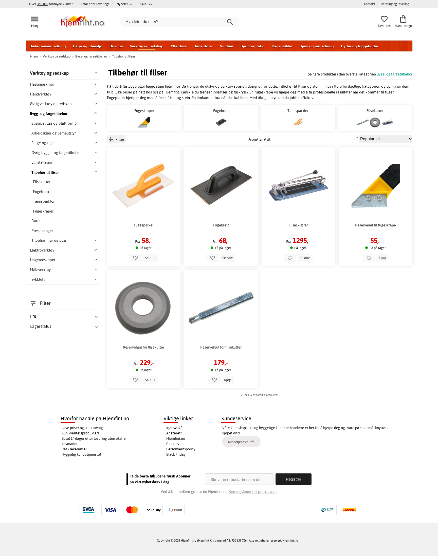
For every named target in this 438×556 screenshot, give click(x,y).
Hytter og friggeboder (359, 46)
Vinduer (226, 46)
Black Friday (176, 454)
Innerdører (204, 46)
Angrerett (174, 433)
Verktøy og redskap (146, 46)
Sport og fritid (253, 46)
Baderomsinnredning (47, 46)
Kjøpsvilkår (175, 428)
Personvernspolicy (180, 449)
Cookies (172, 444)
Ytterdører (179, 46)
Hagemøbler (282, 46)
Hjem (34, 56)
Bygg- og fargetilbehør (394, 74)
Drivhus (116, 46)
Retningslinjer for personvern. (253, 491)
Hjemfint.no (175, 438)
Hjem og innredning (317, 46)
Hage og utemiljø (87, 46)
